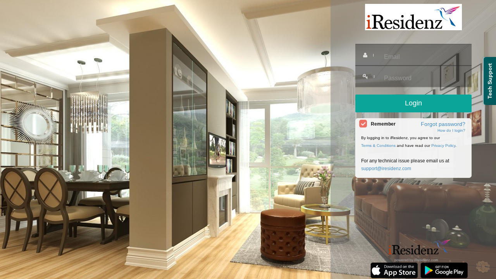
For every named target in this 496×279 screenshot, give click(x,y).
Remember (383, 124)
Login (413, 103)
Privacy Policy (443, 145)
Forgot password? (443, 124)
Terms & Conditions (378, 145)
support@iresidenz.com (386, 168)
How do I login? (451, 130)
